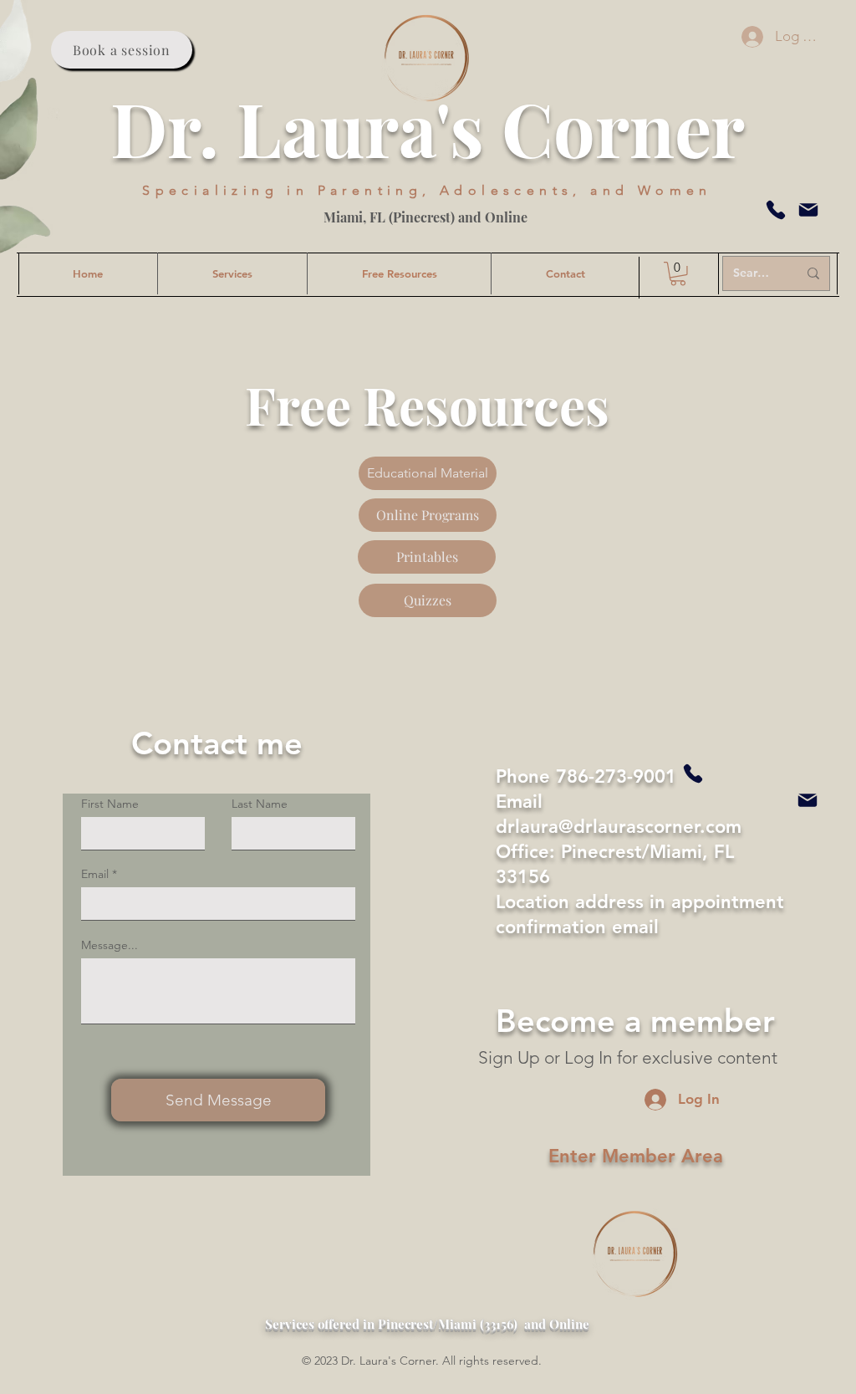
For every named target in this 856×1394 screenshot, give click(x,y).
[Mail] (808, 210)
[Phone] (776, 210)
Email (95, 874)
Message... (109, 945)
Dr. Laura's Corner (427, 127)
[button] (678, 274)
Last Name (260, 803)
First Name (110, 803)
